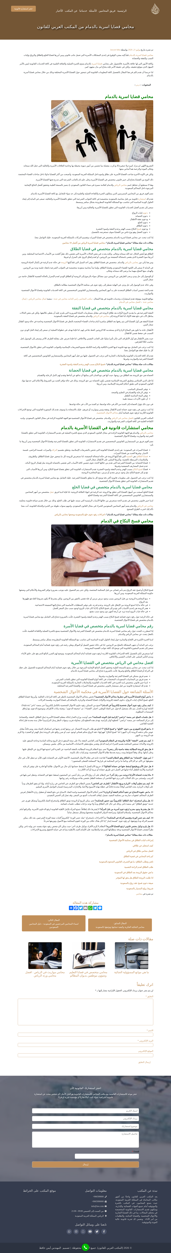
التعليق (149, 996)
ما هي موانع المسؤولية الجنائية (131, 972)
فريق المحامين (107, 10)
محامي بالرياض (131, 262)
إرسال (85, 1164)
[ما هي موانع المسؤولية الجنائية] (131, 955)
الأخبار (59, 10)
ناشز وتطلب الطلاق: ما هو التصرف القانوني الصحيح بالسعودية (126, 862)
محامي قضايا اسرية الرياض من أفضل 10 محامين (83, 243)
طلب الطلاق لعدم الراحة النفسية (138, 867)
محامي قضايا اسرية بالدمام (141, 55)
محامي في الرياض (101, 316)
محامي (139, 894)
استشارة (142, 199)
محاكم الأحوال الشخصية (107, 413)
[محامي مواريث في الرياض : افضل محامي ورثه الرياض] (45, 955)
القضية (129, 456)
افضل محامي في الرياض (122, 418)
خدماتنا (83, 10)
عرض (138, 85)
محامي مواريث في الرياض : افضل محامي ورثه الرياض (45, 974)
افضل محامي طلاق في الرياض (139, 851)
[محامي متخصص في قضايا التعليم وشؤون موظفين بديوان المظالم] (88, 955)
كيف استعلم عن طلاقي (142, 845)
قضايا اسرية (97, 64)
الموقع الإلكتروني (145, 1051)
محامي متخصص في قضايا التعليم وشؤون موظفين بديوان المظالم (88, 974)
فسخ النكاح (138, 469)
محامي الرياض (120, 185)
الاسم (150, 1030)
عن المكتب (71, 10)
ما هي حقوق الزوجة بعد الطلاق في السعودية (133, 872)
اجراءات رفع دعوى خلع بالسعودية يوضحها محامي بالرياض (80, 514)
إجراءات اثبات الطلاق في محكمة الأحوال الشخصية (131, 840)
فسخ (139, 229)
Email (135, 1151)
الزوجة (64, 262)
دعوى (145, 213)
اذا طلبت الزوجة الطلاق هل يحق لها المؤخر (134, 878)
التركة (54, 450)
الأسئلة (93, 10)
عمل (52, 492)
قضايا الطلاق (142, 456)
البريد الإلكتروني (145, 1041)
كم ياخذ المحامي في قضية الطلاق (138, 856)
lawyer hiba (115, 50)
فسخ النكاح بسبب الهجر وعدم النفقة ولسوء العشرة (82, 364)
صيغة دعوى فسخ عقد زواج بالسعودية (136, 883)
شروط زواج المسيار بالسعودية (139, 888)
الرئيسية (122, 10)
